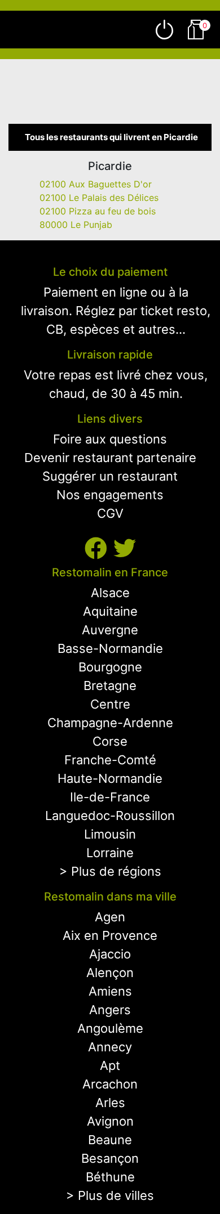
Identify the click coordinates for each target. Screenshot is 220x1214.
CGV (110, 513)
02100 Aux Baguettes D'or (95, 184)
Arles (110, 1102)
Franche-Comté (110, 759)
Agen (110, 917)
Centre (110, 704)
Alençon (110, 972)
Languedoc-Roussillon (110, 815)
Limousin (110, 834)
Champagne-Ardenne (110, 722)
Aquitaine (110, 611)
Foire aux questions (110, 439)
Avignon (110, 1121)
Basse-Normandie (110, 648)
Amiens (110, 991)
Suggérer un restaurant (110, 476)
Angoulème (110, 1028)
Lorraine (110, 852)
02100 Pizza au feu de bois (97, 211)
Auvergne (110, 629)
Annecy (110, 1047)
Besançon (110, 1158)
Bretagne (110, 685)
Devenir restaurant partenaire (110, 457)
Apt (110, 1065)
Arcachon (110, 1084)
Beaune (110, 1139)
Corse (110, 741)
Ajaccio (110, 954)
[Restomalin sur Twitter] (124, 548)
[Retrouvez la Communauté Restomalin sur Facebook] (99, 548)
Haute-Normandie (110, 778)
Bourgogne (110, 667)
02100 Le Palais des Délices (99, 197)
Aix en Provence (110, 935)
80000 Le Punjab (75, 224)
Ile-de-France (110, 797)
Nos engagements (110, 494)
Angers (110, 1009)
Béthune (110, 1177)
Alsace (110, 592)
